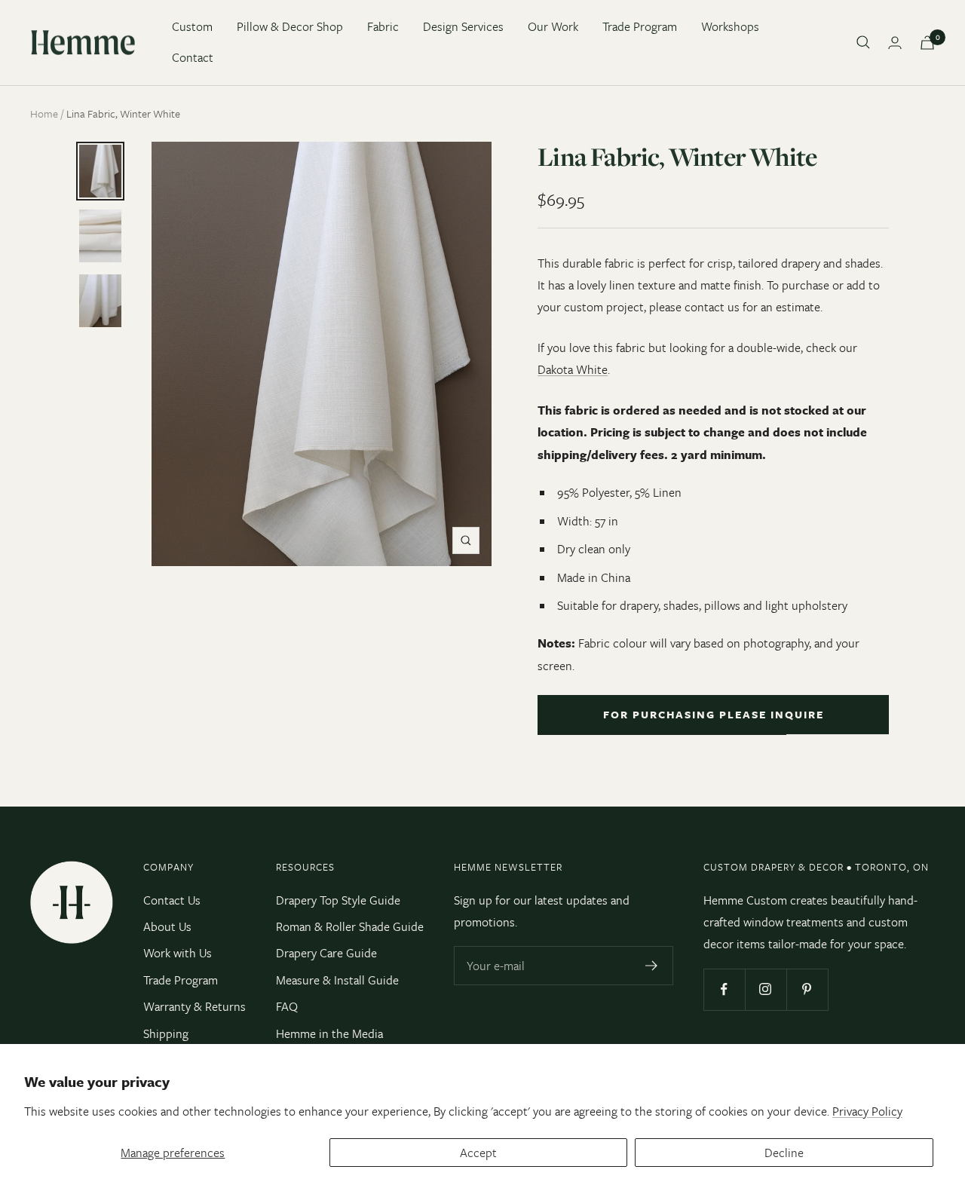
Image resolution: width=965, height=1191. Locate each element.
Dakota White (573, 369)
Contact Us (172, 900)
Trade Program (639, 26)
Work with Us (177, 953)
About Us (167, 926)
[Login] (895, 42)
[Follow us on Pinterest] (807, 989)
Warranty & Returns (194, 1006)
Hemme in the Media (329, 1033)
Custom (192, 26)
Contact (192, 57)
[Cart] (927, 42)
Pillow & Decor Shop (290, 26)
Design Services (463, 26)
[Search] (863, 42)
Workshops (730, 26)
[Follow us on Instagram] (765, 989)
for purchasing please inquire (713, 714)
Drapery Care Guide (326, 953)
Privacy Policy (867, 1111)
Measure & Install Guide (337, 980)
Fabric (383, 26)
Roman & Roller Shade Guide (350, 926)
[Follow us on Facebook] (724, 989)
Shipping (165, 1033)
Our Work (553, 26)
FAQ (287, 1006)
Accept (478, 1153)
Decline (784, 1153)
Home (44, 113)
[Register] (651, 965)
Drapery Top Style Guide (338, 900)
